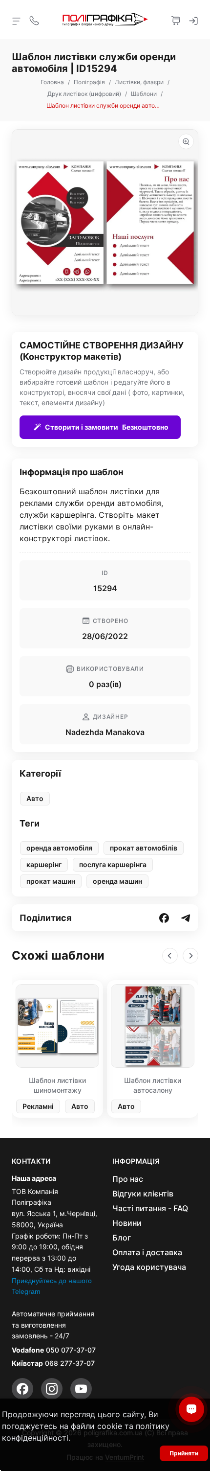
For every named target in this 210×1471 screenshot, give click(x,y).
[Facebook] (22, 1389)
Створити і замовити (106, 427)
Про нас (127, 1179)
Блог (121, 1237)
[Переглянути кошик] (176, 19)
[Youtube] (81, 1389)
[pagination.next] (190, 956)
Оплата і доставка (147, 1252)
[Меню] (16, 20)
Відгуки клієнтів (142, 1193)
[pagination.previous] (170, 956)
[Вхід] (193, 19)
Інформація (136, 1161)
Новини (127, 1223)
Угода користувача (149, 1267)
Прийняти (183, 1453)
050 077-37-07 (71, 1350)
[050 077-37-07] (34, 19)
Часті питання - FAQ (150, 1208)
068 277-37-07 (70, 1363)
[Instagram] (52, 1389)
